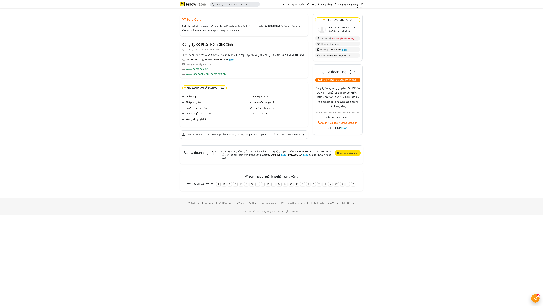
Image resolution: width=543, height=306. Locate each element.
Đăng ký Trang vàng (348, 4)
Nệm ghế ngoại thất (196, 119)
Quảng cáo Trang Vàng (264, 203)
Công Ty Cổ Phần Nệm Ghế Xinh (231, 4)
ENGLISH (350, 203)
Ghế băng (190, 96)
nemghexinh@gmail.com (199, 64)
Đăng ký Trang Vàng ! (337, 80)
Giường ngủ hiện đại (196, 108)
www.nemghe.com (197, 69)
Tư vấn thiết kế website (297, 203)
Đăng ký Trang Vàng (233, 203)
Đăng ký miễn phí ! (347, 153)
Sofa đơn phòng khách (265, 108)
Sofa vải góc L (260, 113)
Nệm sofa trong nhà (263, 102)
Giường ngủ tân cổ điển (198, 113)
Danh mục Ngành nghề (292, 4)
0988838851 (192, 59)
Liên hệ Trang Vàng (327, 203)
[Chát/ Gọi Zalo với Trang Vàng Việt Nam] (344, 127)
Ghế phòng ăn (193, 102)
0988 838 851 (221, 59)
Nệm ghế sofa (260, 96)
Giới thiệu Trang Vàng (202, 203)
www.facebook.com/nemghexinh (206, 74)
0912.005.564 (349, 123)
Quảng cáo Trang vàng (320, 4)
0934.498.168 (329, 123)
